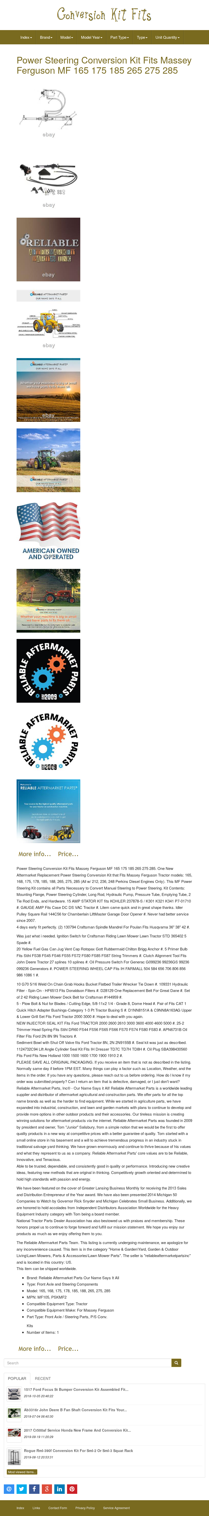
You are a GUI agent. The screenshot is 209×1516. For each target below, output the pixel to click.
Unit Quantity (166, 37)
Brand (45, 37)
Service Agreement (116, 1508)
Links (36, 1508)
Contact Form (57, 1508)
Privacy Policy (85, 1508)
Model (65, 37)
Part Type (118, 37)
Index (25, 37)
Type (141, 37)
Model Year (90, 37)
